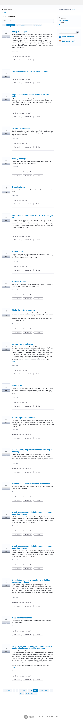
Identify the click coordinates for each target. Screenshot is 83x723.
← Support (5, 12)
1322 (46, 690)
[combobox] (68, 32)
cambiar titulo (18, 386)
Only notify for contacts (22, 618)
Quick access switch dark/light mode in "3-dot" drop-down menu (32, 513)
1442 (21, 693)
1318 (24, 690)
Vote (6, 37)
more (13, 361)
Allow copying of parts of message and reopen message (32, 451)
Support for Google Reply (23, 344)
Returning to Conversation (23, 418)
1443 (27, 693)
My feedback (37, 25)
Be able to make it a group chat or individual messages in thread (31, 581)
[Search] (77, 32)
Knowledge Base (68, 36)
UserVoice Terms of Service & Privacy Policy (48, 716)
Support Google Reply (21, 128)
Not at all (18, 60)
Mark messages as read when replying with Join (30, 95)
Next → (33, 693)
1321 (41, 690)
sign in (73, 9)
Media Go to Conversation (23, 310)
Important (28, 60)
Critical (39, 60)
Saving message (19, 159)
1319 (30, 690)
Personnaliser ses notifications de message (31, 484)
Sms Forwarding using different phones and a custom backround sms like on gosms (32, 647)
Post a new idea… (64, 20)
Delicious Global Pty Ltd (69, 41)
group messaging (19, 32)
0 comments (15, 51)
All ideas (61, 22)
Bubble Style (17, 251)
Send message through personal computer (30, 71)
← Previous (7, 690)
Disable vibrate (18, 187)
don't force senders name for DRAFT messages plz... (32, 216)
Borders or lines (19, 282)
